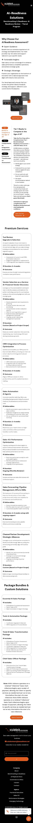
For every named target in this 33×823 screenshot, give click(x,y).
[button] (31, 5)
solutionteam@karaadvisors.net (18, 741)
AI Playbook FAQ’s (16, 777)
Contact (16, 785)
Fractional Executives (16, 792)
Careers (16, 782)
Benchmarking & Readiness (16, 774)
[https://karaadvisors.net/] (10, 4)
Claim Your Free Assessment (19, 214)
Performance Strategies (16, 798)
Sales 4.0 (16, 795)
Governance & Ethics (16, 780)
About (16, 771)
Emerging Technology (16, 801)
